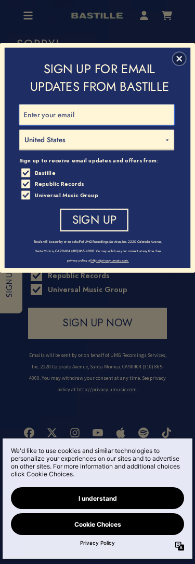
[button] (179, 58)
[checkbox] (98, 172)
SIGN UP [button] (94, 219)
